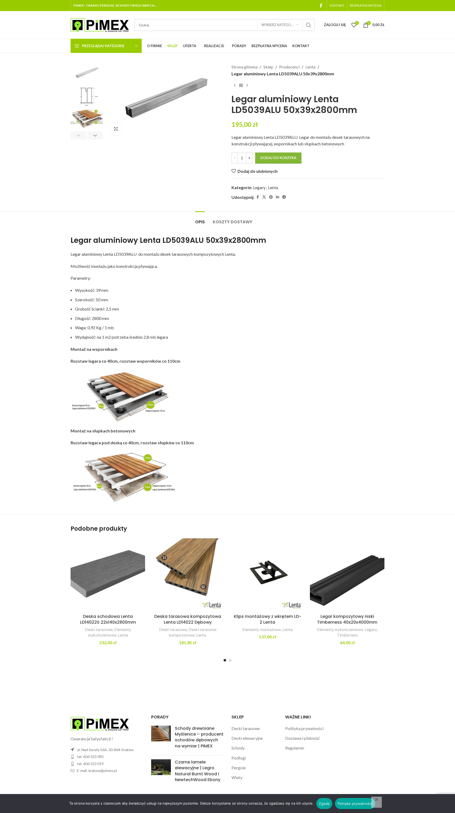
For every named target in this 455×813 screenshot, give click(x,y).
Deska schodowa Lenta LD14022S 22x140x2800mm (108, 619)
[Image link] (100, 723)
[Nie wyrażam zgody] (376, 802)
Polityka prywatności (304, 728)
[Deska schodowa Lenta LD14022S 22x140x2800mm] (108, 574)
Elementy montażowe (261, 629)
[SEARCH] (309, 25)
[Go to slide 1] (225, 660)
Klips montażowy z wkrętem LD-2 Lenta (267, 619)
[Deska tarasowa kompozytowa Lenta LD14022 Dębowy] (187, 574)
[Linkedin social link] (277, 197)
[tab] (200, 219)
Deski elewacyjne (247, 738)
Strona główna (244, 66)
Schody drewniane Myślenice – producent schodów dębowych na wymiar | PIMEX (199, 737)
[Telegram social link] (284, 197)
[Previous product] (234, 85)
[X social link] (264, 197)
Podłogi (238, 757)
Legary (259, 187)
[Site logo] (100, 24)
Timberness (347, 635)
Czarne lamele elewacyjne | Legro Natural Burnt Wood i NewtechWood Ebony (197, 771)
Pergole (238, 767)
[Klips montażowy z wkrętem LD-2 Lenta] (267, 574)
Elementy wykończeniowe (340, 629)
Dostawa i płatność (302, 738)
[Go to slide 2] (230, 660)
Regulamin (294, 747)
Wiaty (237, 777)
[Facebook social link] (321, 5)
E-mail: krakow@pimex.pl (97, 770)
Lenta (310, 66)
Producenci (289, 66)
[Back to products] (241, 85)
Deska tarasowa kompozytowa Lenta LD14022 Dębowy (187, 619)
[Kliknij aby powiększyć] (115, 128)
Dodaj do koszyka (278, 158)
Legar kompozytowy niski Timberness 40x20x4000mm (347, 619)
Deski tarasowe (99, 629)
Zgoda (324, 803)
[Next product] (247, 85)
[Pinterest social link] (271, 197)
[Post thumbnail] (161, 738)
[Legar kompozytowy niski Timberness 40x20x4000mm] (347, 574)
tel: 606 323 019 (90, 763)
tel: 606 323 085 (90, 756)
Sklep (268, 66)
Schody (238, 747)
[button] (78, 135)
